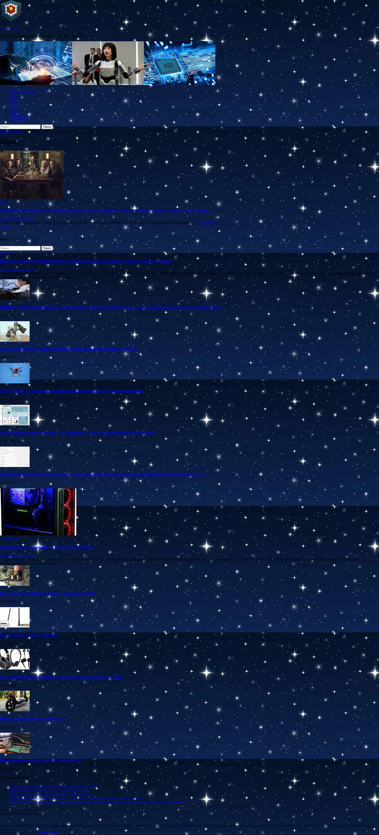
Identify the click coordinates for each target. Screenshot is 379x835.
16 (18, 226)
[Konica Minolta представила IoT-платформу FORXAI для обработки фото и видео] (15, 424)
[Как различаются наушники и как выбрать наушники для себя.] (15, 668)
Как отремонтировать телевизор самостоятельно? (47, 593)
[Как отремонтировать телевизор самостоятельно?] (15, 584)
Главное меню (10, 131)
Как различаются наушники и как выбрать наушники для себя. (61, 676)
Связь (13, 111)
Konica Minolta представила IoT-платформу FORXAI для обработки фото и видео (78, 432)
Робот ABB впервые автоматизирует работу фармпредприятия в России (69, 348)
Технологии (18, 115)
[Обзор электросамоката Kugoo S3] (15, 710)
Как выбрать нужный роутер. (28, 635)
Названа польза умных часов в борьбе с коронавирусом (50, 794)
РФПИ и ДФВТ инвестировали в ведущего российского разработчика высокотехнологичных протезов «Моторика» (111, 307)
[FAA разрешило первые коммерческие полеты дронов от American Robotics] (15, 382)
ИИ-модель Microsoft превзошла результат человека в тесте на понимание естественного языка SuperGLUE (102, 474)
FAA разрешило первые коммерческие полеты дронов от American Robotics (72, 390)
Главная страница (22, 91)
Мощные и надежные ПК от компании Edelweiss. (46, 547)
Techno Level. (10, 28)
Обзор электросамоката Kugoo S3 (32, 718)
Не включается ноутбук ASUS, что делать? (41, 760)
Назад (4, 226)
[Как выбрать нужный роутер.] (15, 626)
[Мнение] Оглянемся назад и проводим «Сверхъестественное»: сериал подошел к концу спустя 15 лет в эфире (104, 210)
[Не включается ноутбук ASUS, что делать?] (15, 752)
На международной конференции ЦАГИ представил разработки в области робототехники (86, 261)
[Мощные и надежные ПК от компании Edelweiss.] (38, 534)
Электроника (19, 119)
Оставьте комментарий (17, 218)
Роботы (14, 107)
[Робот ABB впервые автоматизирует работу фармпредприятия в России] (15, 340)
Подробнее (206, 222)
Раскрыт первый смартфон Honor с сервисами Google (49, 790)
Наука (13, 103)
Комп (13, 95)
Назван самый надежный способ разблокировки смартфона (53, 786)
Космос (14, 99)
